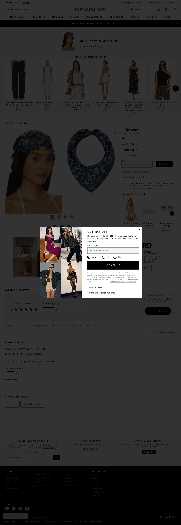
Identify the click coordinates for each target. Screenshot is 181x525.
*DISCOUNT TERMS (94, 287)
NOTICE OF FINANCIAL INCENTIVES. (123, 282)
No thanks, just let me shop (101, 293)
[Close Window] (139, 229)
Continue (113, 265)
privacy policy (133, 280)
